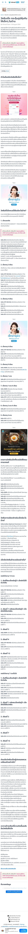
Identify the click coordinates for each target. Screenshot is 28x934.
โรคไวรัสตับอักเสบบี (5, 278)
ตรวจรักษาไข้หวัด (22, 926)
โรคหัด (23, 370)
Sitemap (22, 924)
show (7, 71)
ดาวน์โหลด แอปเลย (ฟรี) (23, 930)
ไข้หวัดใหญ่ (10, 536)
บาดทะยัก (17, 276)
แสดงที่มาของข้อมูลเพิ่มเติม (14, 892)
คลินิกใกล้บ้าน (5, 926)
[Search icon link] (5, 3)
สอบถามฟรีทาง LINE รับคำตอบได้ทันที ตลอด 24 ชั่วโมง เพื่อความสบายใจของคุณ (13, 45)
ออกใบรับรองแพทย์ (13, 926)
